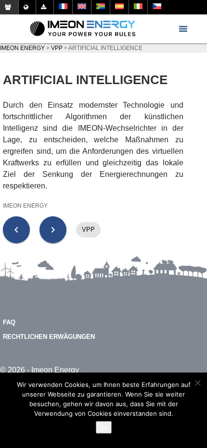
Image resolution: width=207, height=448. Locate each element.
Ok (104, 427)
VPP (88, 229)
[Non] (197, 382)
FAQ (9, 322)
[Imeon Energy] (83, 28)
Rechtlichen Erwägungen (49, 336)
